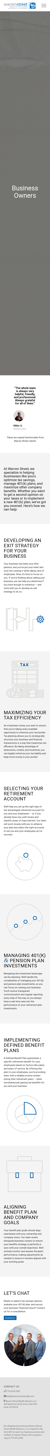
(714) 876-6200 (13, 1397)
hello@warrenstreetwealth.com (20, 1402)
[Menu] (42, 5)
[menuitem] (42, 5)
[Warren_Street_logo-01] (21, 5)
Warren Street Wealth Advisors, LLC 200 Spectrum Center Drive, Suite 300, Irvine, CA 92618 (20, 1410)
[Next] (40, 390)
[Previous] (10, 390)
